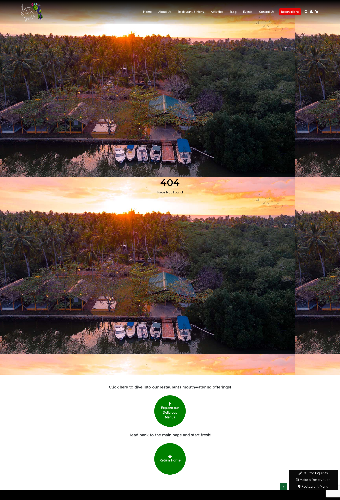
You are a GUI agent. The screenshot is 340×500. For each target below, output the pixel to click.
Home (147, 11)
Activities (217, 11)
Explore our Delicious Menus (170, 412)
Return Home (170, 460)
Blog (233, 11)
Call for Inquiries (315, 473)
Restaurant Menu (314, 486)
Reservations (290, 11)
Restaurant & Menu (191, 11)
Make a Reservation (315, 480)
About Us (164, 11)
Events (247, 11)
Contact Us (266, 11)
